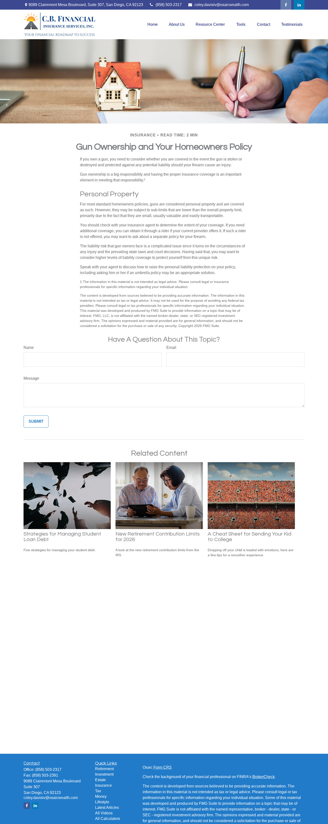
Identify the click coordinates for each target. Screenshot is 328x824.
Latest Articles (107, 807)
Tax (98, 791)
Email (171, 347)
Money (101, 796)
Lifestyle (102, 802)
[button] (153, 24)
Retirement (104, 769)
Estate (100, 780)
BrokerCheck (263, 777)
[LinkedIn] (299, 5)
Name (29, 347)
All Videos (104, 813)
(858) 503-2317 (169, 5)
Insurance (103, 785)
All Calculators (107, 819)
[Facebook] (285, 5)
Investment (104, 774)
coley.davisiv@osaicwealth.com (221, 5)
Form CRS (162, 767)
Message (31, 378)
